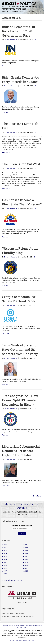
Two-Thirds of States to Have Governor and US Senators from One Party (20, 349)
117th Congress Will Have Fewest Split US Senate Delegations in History (20, 400)
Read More (6, 66)
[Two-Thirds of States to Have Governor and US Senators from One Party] (9, 368)
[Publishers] (22, 595)
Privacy (12, 640)
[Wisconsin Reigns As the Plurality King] (9, 267)
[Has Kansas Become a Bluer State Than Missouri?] (9, 219)
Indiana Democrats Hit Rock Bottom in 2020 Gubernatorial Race (18, 31)
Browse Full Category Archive (12, 580)
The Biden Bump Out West (21, 164)
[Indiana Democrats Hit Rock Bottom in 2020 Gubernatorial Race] (9, 50)
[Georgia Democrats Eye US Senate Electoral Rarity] (9, 316)
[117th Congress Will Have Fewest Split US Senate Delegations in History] (9, 419)
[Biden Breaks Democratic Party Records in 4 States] (9, 96)
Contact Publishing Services (26, 625)
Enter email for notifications (22, 526)
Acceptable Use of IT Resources (25, 640)
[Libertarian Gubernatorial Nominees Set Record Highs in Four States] (9, 470)
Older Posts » (37, 496)
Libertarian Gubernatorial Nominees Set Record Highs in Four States (21, 450)
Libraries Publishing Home (9, 625)
